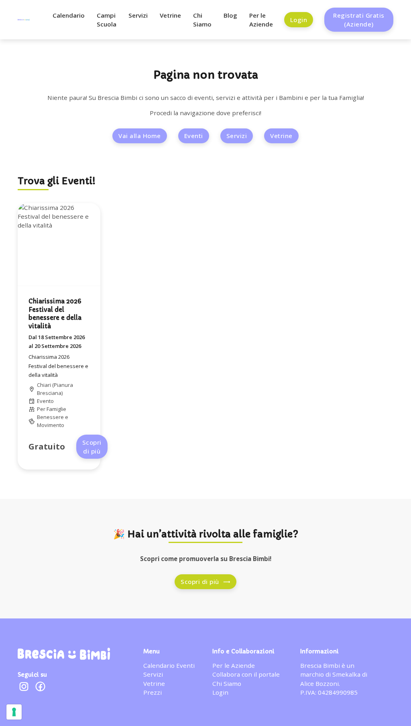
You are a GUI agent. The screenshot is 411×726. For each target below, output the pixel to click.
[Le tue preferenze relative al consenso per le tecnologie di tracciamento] (14, 712)
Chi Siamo (202, 19)
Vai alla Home (139, 136)
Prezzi (152, 692)
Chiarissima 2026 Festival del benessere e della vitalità (58, 365)
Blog (230, 15)
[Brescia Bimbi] (64, 654)
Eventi (193, 136)
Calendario (69, 15)
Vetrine (170, 15)
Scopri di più (92, 446)
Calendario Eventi (169, 665)
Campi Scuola (106, 19)
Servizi (138, 15)
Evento (45, 401)
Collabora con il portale (246, 674)
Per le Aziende (261, 19)
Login (298, 20)
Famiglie (56, 409)
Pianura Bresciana (55, 389)
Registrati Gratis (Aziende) (359, 19)
